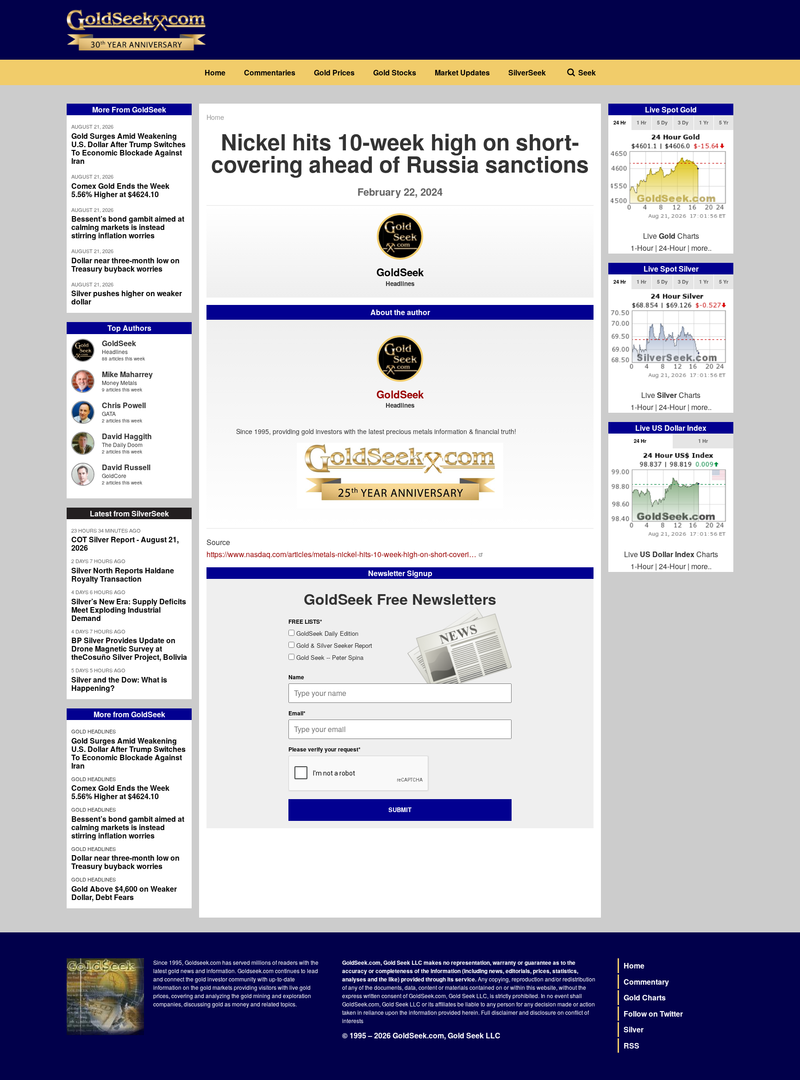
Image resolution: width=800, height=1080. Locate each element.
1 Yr (703, 122)
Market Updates (462, 72)
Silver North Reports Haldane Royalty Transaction (122, 574)
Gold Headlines (93, 731)
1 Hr (641, 122)
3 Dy (683, 122)
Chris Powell (124, 405)
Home (215, 72)
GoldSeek (119, 343)
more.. (701, 247)
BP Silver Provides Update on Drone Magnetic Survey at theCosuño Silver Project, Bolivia (129, 648)
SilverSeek (527, 72)
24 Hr (619, 122)
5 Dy (662, 122)
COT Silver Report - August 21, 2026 (125, 543)
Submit (400, 809)
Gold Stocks (394, 72)
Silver (634, 1029)
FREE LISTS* (305, 621)
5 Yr (723, 122)
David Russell (126, 467)
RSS (631, 1045)
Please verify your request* (324, 749)
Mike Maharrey (127, 374)
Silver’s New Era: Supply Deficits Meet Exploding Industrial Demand (128, 609)
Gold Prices (334, 72)
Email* (297, 713)
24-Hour (672, 247)
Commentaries (269, 72)
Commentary (646, 981)
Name (296, 677)
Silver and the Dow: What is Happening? (119, 684)
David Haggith (127, 436)
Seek (587, 72)
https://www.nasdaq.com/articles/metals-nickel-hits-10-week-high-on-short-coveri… (341, 554)
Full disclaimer (499, 1012)
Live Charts (671, 235)
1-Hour (642, 247)
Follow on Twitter (653, 1013)
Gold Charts (645, 997)
